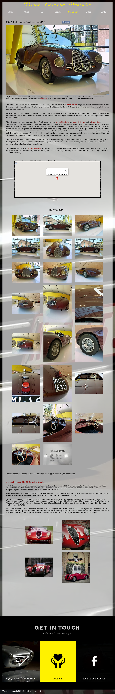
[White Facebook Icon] (94, 661)
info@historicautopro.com (20, 678)
